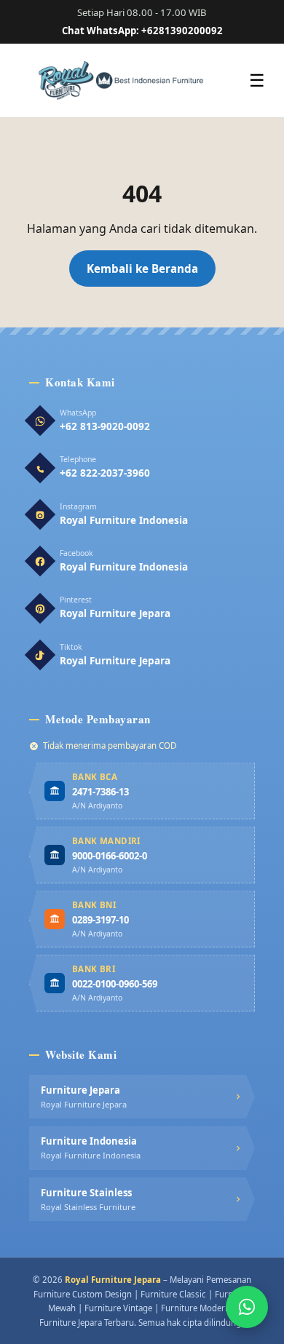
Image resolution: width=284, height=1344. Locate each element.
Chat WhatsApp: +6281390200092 (142, 30)
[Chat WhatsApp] (247, 1307)
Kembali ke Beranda (142, 268)
